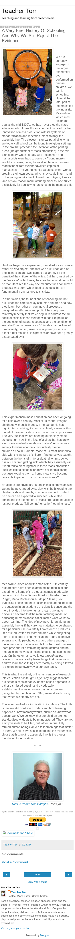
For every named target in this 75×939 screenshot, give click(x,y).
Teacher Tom (20, 10)
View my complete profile (15, 928)
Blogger (44, 935)
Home (38, 874)
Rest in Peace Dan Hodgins (30, 803)
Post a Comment (15, 862)
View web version (37, 881)
